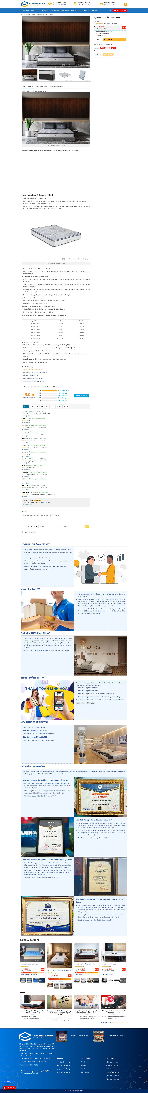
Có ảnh (66, 406)
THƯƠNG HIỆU (75, 10)
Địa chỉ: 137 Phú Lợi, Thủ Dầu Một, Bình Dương (39, 733)
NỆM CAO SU (34, 10)
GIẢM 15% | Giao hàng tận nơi (83, 974)
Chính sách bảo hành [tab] (56, 86)
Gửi (87, 526)
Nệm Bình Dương (25, 14)
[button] (125, 4)
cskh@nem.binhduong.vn (35, 378)
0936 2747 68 (34, 375)
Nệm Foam (45, 10)
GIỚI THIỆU (94, 10)
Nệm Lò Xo (41, 14)
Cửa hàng (34, 14)
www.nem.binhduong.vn (36, 381)
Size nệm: (96, 39)
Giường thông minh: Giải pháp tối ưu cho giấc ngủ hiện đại (33, 1012)
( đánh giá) (107, 23)
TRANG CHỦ (25, 10)
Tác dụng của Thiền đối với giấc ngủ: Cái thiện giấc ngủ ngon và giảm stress (59, 1012)
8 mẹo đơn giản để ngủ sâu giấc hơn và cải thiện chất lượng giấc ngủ (87, 1012)
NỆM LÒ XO (64, 10)
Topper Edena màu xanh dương (29, 964)
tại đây (121, 700)
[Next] (86, 42)
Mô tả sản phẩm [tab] (28, 86)
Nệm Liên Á (110, 31)
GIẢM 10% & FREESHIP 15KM (29, 974)
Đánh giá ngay (81, 395)
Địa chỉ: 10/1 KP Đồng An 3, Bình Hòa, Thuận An (39, 740)
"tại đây (66, 650)
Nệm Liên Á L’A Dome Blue (109, 964)
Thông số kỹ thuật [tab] (41, 86)
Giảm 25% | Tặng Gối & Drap (56, 981)
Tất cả (25, 406)
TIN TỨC (85, 10)
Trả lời (23, 416)
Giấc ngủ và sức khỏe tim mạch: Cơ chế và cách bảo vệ (113, 1012)
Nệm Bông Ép (55, 10)
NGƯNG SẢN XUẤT (108, 974)
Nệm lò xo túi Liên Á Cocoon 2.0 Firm (85, 964)
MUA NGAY (108, 54)
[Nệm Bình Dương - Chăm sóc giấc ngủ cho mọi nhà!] (33, 4)
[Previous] (25, 42)
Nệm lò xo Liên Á (50, 14)
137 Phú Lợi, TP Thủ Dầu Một (37, 372)
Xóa (125, 36)
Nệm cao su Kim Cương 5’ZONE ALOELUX (59, 970)
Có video (59, 406)
